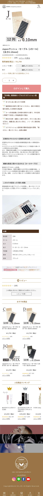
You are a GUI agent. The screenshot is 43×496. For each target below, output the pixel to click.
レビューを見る (24, 58)
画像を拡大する (6, 45)
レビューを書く (7, 66)
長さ (3, 70)
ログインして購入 (22, 88)
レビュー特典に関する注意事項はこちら (15, 73)
